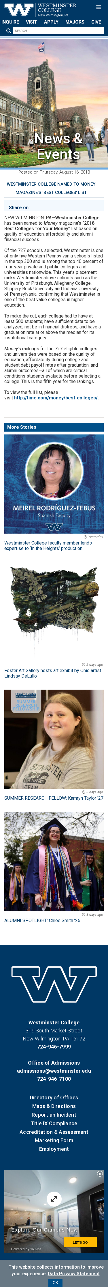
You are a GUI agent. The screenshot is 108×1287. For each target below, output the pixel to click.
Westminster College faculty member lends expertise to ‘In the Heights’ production (53, 543)
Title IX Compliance (54, 1123)
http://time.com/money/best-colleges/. (56, 398)
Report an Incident (54, 1115)
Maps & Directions (54, 1106)
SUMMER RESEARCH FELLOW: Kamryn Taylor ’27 (53, 795)
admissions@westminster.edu (54, 1071)
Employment (54, 1149)
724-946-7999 (54, 1047)
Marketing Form (54, 1140)
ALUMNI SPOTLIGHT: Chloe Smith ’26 (53, 918)
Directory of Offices (54, 1097)
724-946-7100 (54, 1079)
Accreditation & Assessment (54, 1132)
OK (55, 1282)
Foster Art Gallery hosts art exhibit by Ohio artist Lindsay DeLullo (53, 671)
